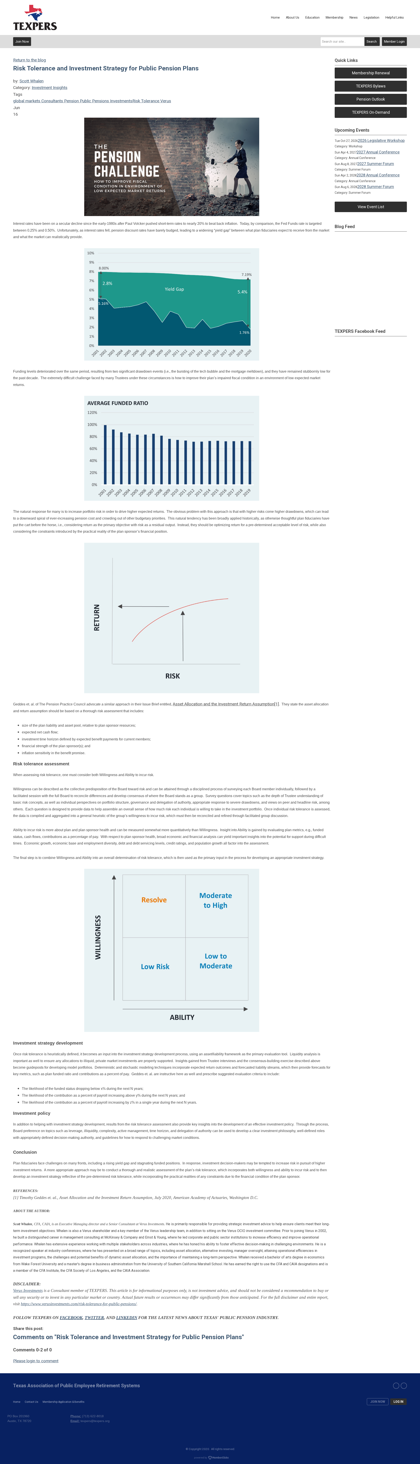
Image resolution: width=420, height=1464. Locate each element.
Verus (165, 100)
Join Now (22, 42)
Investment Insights (49, 87)
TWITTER (94, 1317)
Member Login (394, 42)
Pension (71, 100)
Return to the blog (29, 60)
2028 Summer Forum (375, 186)
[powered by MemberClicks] (210, 1458)
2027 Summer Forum (375, 163)
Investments (120, 100)
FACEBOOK (71, 1317)
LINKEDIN (126, 1317)
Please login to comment (35, 1360)
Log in (398, 1401)
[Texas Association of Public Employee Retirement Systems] (35, 17)
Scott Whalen (31, 81)
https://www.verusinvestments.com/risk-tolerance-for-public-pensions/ (78, 1304)
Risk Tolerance (145, 100)
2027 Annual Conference (378, 152)
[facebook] (396, 1386)
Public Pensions (94, 100)
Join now (377, 1401)
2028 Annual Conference (378, 175)
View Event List (371, 206)
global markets (26, 100)
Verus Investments (28, 1290)
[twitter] (404, 1386)
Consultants (51, 100)
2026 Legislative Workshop (381, 140)
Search (372, 42)
